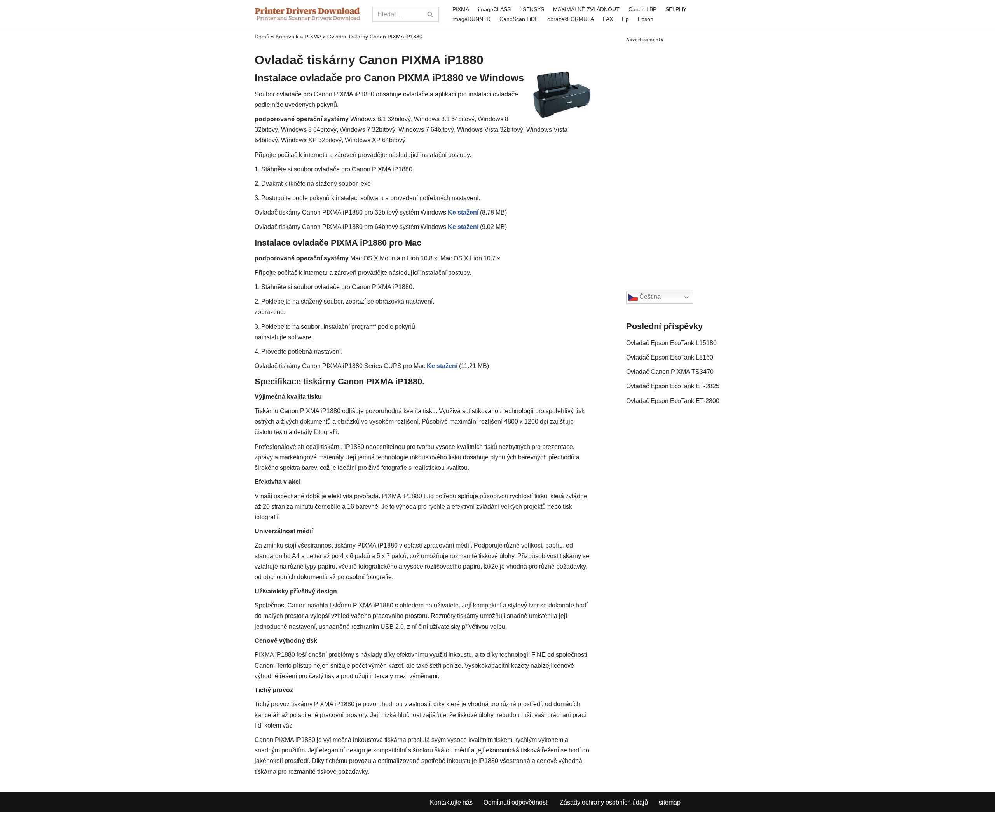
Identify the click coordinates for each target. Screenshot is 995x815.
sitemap (670, 802)
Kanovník (287, 36)
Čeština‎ (649, 297)
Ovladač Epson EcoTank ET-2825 (672, 386)
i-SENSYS (532, 9)
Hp (625, 19)
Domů (262, 36)
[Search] (430, 14)
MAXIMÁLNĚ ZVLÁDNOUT (586, 9)
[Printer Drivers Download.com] (307, 14)
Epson (645, 19)
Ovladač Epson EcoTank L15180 (671, 343)
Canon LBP (642, 9)
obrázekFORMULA (570, 19)
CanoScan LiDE (518, 19)
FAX (608, 19)
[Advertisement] (683, 159)
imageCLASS (494, 9)
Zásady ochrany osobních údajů (604, 802)
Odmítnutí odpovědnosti (516, 802)
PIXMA (460, 9)
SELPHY (675, 9)
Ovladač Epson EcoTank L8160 (669, 357)
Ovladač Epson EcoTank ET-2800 (672, 401)
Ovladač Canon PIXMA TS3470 (670, 371)
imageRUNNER (471, 19)
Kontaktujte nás (451, 802)
